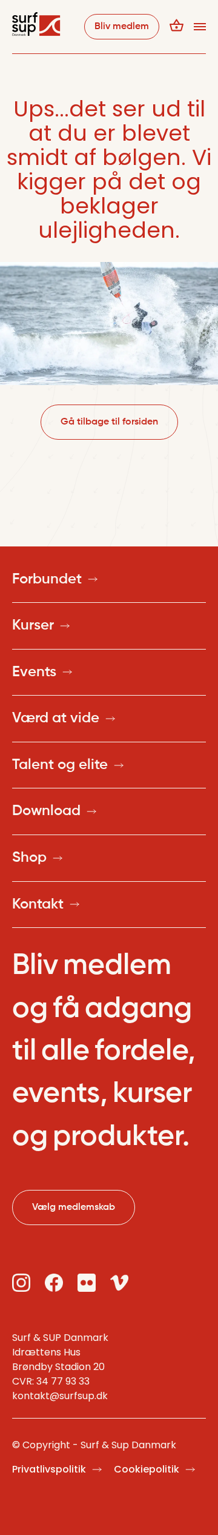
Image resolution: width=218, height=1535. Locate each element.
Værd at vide (55, 718)
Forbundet (47, 579)
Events (34, 672)
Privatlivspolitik (49, 1469)
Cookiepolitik (146, 1469)
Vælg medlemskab (73, 1207)
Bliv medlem (121, 27)
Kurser (33, 625)
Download (46, 811)
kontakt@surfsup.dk (60, 1396)
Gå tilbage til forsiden (109, 422)
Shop (29, 857)
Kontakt (38, 904)
